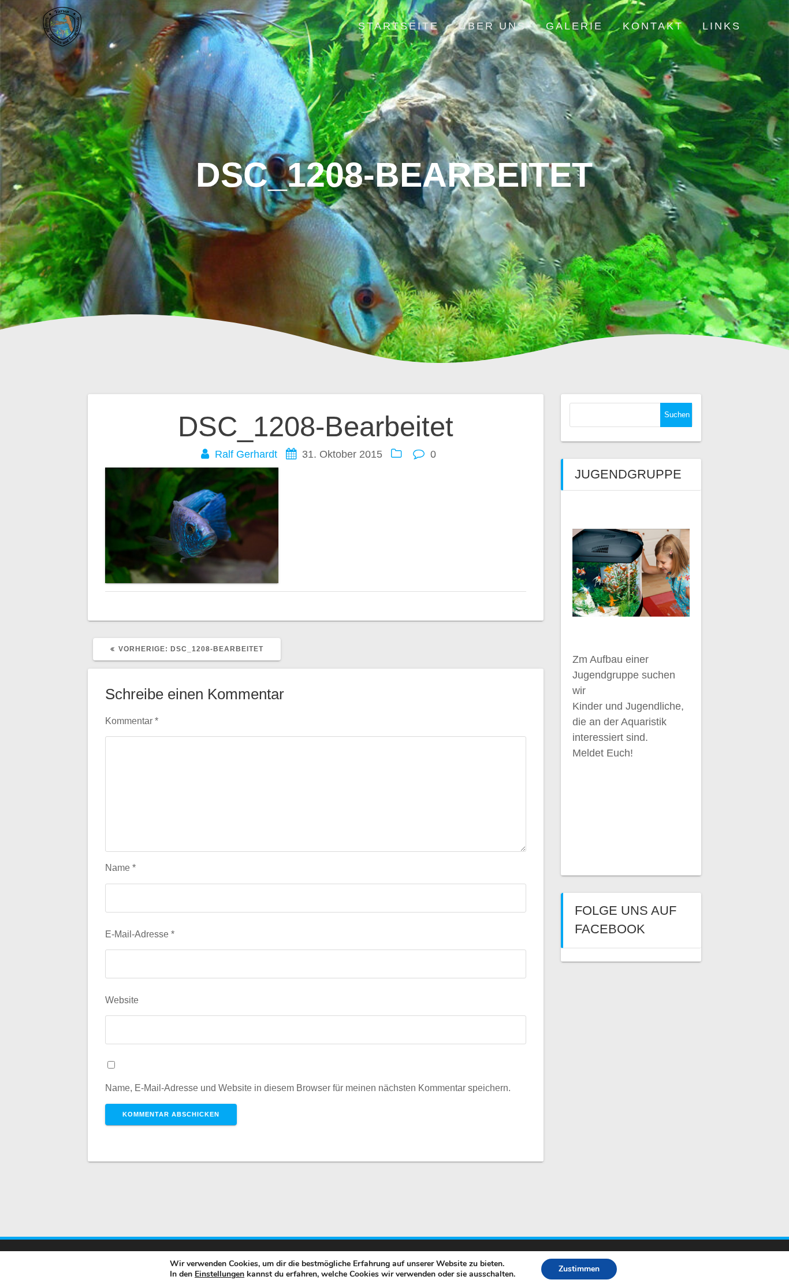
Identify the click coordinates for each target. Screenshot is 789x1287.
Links (721, 26)
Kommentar (131, 720)
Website (122, 1000)
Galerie (574, 26)
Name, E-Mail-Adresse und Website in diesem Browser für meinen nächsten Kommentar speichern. (308, 1087)
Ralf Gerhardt (246, 454)
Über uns (492, 26)
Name (120, 867)
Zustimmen (579, 1268)
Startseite (398, 26)
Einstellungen (219, 1274)
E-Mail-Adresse (139, 934)
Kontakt (653, 26)
